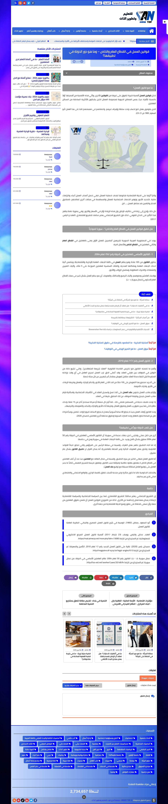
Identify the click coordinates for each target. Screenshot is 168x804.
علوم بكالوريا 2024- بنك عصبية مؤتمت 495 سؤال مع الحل (32, 98)
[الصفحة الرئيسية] (151, 31)
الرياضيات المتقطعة (124, 749)
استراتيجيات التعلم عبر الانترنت (117, 743)
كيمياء (80, 760)
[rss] (20, 3)
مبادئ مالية (126, 766)
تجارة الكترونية (80, 749)
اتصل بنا (107, 2)
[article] (86, 599)
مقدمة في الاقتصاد (85, 766)
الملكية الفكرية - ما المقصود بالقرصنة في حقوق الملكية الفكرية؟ (118, 343)
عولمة (132, 760)
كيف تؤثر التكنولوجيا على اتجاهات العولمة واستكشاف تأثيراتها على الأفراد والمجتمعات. (114, 41)
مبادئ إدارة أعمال (33, 760)
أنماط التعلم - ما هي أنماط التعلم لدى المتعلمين (32, 60)
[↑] (84, 797)
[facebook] (33, 3)
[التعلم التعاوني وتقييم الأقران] (56, 115)
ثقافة (148, 755)
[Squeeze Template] (154, 800)
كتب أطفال (51, 31)
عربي (49, 755)
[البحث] (16, 3)
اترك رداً (48, 159)
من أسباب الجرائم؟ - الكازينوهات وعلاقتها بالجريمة (130, 317)
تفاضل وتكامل (46, 749)
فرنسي (119, 760)
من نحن (98, 2)
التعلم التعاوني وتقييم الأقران (36, 115)
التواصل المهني (46, 743)
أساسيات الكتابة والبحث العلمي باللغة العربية (42, 738)
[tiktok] (23, 800)
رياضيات (61, 755)
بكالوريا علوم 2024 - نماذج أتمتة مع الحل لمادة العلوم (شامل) (31, 79)
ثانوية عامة (129, 31)
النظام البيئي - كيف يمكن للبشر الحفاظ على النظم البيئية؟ (50, 41)
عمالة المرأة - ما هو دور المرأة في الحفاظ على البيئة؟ (128, 300)
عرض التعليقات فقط (92, 685)
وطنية (112, 772)
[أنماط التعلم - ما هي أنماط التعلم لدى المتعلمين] (56, 59)
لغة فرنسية (51, 760)
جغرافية (98, 755)
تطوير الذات (18, 31)
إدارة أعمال (65, 31)
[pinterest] (24, 3)
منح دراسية (145, 772)
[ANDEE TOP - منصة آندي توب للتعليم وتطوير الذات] (137, 16)
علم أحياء (36, 755)
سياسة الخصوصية (119, 2)
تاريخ (108, 749)
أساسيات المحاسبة (143, 743)
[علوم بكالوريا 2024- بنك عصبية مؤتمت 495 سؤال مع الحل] (56, 96)
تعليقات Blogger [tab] (147, 678)
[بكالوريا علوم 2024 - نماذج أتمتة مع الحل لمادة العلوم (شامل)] (56, 77)
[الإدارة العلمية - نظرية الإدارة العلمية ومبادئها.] (56, 131)
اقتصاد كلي (63, 743)
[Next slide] (64, 614)
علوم (24, 755)
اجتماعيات (129, 738)
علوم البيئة (146, 760)
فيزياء (107, 760)
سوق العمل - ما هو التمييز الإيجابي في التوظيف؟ (130, 323)
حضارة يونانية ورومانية (79, 755)
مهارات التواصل (128, 772)
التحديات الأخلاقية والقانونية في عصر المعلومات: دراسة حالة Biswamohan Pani (119, 329)
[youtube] (27, 800)
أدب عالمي (71, 738)
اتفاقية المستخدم (134, 2)
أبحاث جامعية (97, 31)
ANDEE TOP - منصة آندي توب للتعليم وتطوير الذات (111, 800)
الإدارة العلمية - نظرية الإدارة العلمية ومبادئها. (33, 132)
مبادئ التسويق (144, 766)
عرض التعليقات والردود (71, 685)
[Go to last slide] (69, 614)
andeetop (141, 31)
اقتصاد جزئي (80, 743)
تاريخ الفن (96, 749)
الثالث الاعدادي (114, 31)
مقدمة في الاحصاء (107, 766)
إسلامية (95, 743)
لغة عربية (66, 760)
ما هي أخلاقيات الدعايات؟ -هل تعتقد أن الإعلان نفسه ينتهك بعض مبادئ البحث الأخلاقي (116, 305)
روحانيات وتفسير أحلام (35, 31)
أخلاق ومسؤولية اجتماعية (122, 64)
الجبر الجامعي (145, 749)
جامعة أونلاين (81, 31)
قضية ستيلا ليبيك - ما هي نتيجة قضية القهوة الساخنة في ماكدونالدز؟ (122, 311)
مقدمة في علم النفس (38, 766)
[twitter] (28, 3)
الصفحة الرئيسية (149, 2)
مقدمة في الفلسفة (62, 766)
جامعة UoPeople (115, 755)
